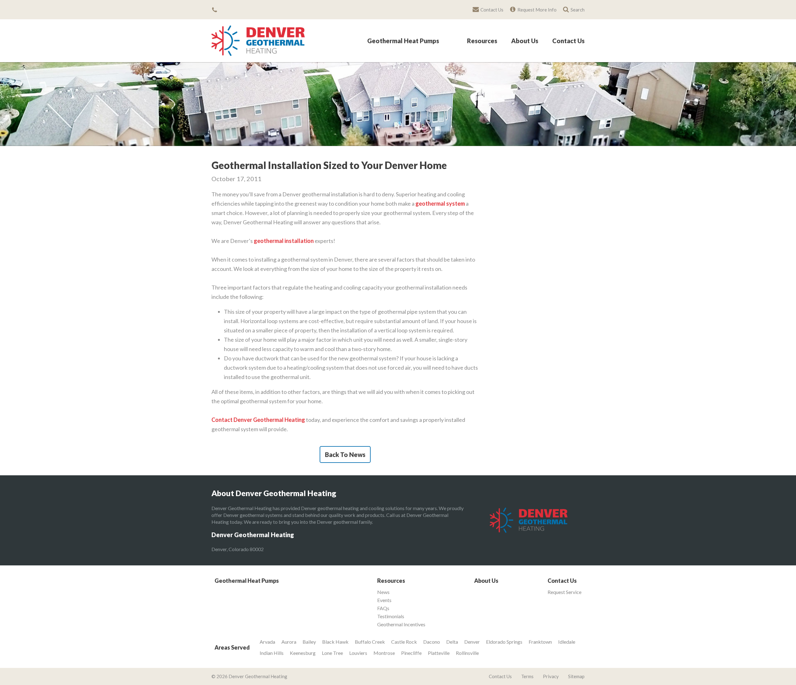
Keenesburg (303, 653)
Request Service (564, 592)
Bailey (309, 642)
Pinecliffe (411, 653)
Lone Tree (332, 653)
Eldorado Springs (504, 642)
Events (384, 600)
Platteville (439, 653)
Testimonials (390, 616)
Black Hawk (335, 642)
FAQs (383, 608)
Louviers (358, 653)
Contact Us (568, 41)
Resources (482, 41)
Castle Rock (404, 642)
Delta (452, 642)
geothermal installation (284, 240)
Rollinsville (467, 653)
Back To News (345, 454)
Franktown (540, 642)
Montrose (384, 653)
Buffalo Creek (370, 642)
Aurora (288, 642)
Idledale (566, 642)
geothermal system (440, 203)
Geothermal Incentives (401, 624)
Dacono (431, 642)
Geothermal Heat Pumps (403, 41)
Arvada (267, 642)
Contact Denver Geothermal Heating (258, 419)
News (383, 592)
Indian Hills (272, 653)
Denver (472, 642)
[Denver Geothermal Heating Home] (258, 40)
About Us (524, 41)
